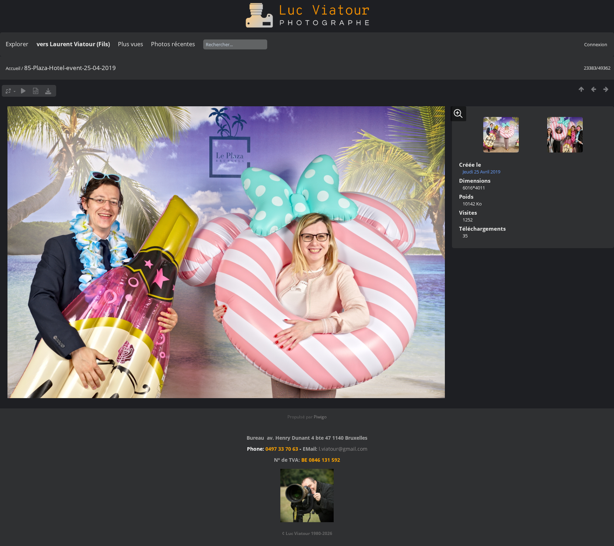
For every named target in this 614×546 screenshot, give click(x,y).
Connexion (595, 44)
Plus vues (130, 44)
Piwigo (320, 417)
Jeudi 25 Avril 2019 (481, 171)
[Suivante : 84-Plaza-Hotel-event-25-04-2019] (606, 89)
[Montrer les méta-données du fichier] (35, 91)
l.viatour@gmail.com (343, 448)
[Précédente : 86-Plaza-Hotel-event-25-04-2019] (593, 89)
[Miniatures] (581, 89)
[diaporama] (23, 91)
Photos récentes (173, 44)
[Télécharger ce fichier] (48, 91)
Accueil (13, 68)
